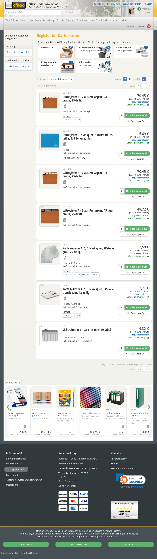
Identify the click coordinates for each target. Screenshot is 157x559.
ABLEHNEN (26, 544)
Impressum (7, 552)
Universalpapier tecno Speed (16, 415)
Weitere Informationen (122, 468)
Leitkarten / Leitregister (18, 66)
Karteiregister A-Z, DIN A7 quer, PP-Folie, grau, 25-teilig (89, 250)
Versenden (115, 20)
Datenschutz (26, 552)
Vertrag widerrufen (16, 469)
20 (144, 79)
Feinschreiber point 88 (40, 415)
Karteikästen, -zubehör (18, 52)
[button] (130, 481)
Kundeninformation (16, 458)
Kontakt (115, 463)
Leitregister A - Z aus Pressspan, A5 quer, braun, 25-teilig (88, 212)
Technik (60, 20)
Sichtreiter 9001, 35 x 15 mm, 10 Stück (87, 329)
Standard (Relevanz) (59, 79)
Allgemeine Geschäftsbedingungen (24, 479)
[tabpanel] (78, 410)
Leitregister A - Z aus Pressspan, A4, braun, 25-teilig (85, 98)
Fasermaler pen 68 (91, 415)
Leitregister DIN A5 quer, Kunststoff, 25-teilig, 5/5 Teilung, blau (88, 136)
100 (149, 79)
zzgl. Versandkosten (140, 102)
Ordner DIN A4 (115, 415)
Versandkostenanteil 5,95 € (78, 468)
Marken (130, 26)
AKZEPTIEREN (131, 544)
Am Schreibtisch (100, 20)
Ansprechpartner (119, 458)
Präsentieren (35, 20)
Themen (141, 26)
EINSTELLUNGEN (78, 544)
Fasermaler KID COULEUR (67, 417)
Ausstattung (48, 20)
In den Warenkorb (137, 115)
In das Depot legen (133, 121)
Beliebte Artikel (12, 382)
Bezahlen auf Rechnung (70, 463)
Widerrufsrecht (14, 463)
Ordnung (70, 20)
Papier (23, 20)
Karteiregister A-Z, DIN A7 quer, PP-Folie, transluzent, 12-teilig (89, 291)
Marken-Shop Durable (17, 60)
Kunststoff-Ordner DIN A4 (140, 418)
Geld (124, 20)
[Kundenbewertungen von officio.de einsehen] (124, 509)
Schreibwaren (83, 20)
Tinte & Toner (12, 20)
